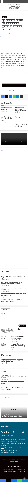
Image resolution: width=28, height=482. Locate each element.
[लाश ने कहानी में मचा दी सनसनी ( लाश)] (21, 119)
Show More (13, 85)
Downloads (21, 469)
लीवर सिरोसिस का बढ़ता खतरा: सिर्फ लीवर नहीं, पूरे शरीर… (18, 345)
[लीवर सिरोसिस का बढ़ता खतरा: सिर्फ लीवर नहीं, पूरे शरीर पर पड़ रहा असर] (5, 346)
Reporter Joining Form (10, 469)
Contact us (21, 471)
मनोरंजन (4, 17)
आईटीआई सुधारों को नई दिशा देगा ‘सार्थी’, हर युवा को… (12, 361)
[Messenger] (10, 96)
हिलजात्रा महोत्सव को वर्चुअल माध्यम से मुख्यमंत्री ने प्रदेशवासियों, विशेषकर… (11, 283)
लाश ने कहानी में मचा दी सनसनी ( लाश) (21, 125)
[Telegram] (17, 96)
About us (9, 466)
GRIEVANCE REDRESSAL (10, 471)
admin (4, 33)
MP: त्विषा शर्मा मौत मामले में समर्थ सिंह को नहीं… (7, 118)
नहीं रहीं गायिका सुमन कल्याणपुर (6, 108)
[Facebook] (3, 96)
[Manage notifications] (24, 478)
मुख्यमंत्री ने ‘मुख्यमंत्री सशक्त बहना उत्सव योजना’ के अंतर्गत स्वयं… (12, 300)
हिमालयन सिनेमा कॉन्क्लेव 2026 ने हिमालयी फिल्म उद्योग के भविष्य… (20, 110)
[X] (6, 96)
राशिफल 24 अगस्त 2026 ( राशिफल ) (13, 416)
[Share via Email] (21, 96)
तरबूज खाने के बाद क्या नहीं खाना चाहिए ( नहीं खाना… (11, 330)
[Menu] (26, 7)
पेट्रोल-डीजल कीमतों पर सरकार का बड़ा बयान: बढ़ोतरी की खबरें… (17, 338)
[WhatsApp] (14, 96)
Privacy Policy (17, 466)
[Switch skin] (2, 7)
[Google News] (14, 90)
